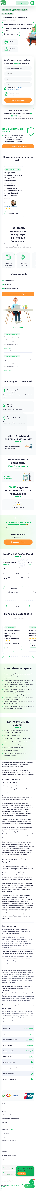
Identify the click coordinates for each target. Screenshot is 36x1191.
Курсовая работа (9, 562)
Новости (4, 1152)
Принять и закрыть (29, 1186)
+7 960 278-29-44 (10, 1168)
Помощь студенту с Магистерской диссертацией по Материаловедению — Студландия (18, 690)
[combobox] (18, 68)
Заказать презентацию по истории (13, 747)
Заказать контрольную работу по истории (16, 745)
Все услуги (18, 606)
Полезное (4, 1122)
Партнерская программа (9, 1141)
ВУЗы (3, 1107)
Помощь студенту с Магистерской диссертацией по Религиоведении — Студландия (18, 707)
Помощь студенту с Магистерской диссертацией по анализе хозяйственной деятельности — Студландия (18, 676)
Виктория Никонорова (10, 206)
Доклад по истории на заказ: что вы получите (17, 738)
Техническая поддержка (9, 1155)
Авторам (4, 1137)
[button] (33, 221)
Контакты (4, 1148)
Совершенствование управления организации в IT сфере (18, 338)
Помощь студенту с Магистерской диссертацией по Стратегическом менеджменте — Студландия (18, 681)
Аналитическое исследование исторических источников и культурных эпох (16, 731)
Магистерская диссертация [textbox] (14, 68)
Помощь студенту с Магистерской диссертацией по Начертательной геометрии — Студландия (18, 694)
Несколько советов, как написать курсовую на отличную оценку (12, 634)
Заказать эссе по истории (11, 750)
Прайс (3, 1104)
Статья (30, 562)
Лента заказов (6, 1133)
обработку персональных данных (15, 88)
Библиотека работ (7, 1115)
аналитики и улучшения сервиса (10, 1185)
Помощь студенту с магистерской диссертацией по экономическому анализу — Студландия (18, 685)
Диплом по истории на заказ (12, 735)
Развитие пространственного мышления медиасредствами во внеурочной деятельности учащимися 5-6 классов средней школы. (18, 361)
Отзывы (4, 1111)
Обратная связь (6, 1159)
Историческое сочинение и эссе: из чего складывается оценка (15, 754)
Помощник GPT (7, 1129)
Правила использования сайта (10, 1118)
